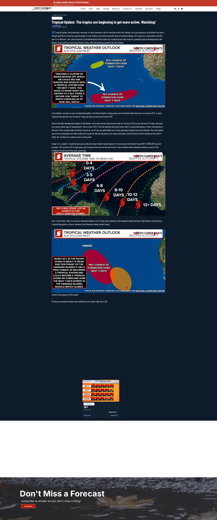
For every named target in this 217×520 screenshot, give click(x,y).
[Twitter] (182, 9)
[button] (106, 8)
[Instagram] (175, 9)
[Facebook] (178, 9)
